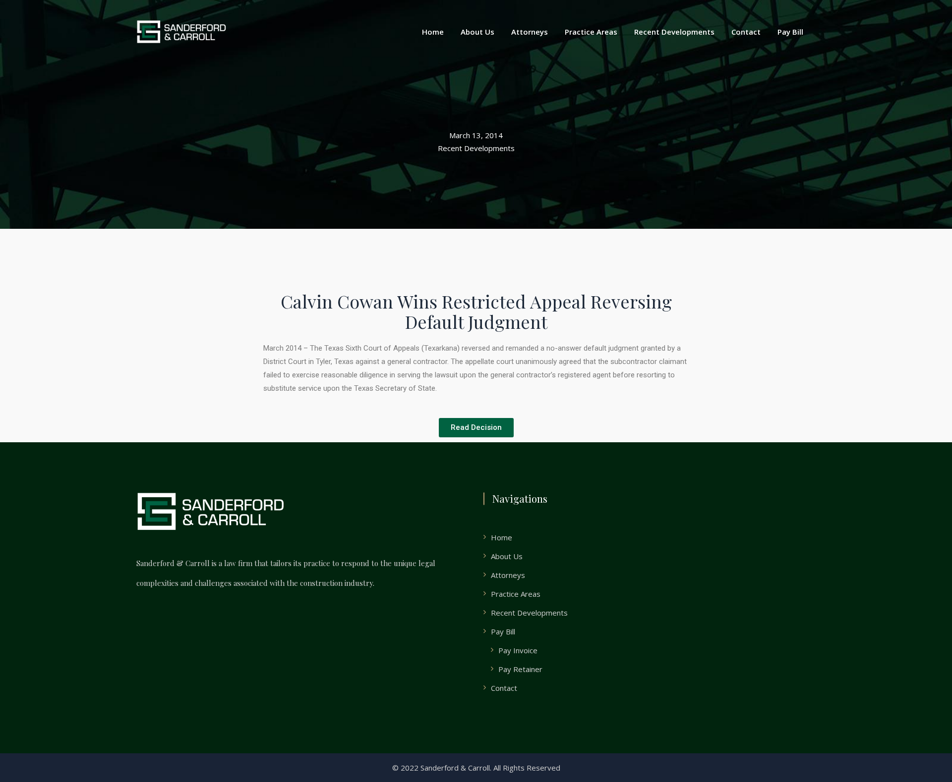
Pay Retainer (520, 669)
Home (433, 32)
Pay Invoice (517, 650)
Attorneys (529, 32)
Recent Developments (674, 32)
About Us (477, 32)
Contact (746, 32)
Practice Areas (591, 32)
